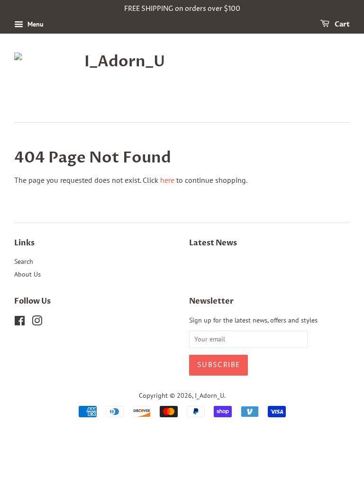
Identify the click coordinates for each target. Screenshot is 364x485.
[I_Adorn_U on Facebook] (19, 322)
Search (23, 261)
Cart (341, 24)
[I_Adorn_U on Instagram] (37, 322)
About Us (27, 274)
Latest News (213, 243)
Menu (35, 24)
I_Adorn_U (209, 395)
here (167, 180)
